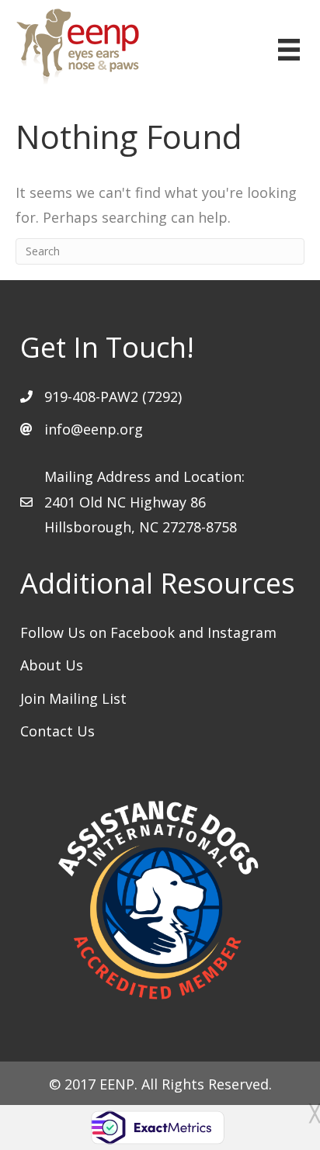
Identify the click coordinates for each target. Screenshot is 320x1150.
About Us (51, 665)
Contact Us (57, 731)
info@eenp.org (93, 429)
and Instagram (228, 632)
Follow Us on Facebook (99, 632)
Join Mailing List (73, 698)
